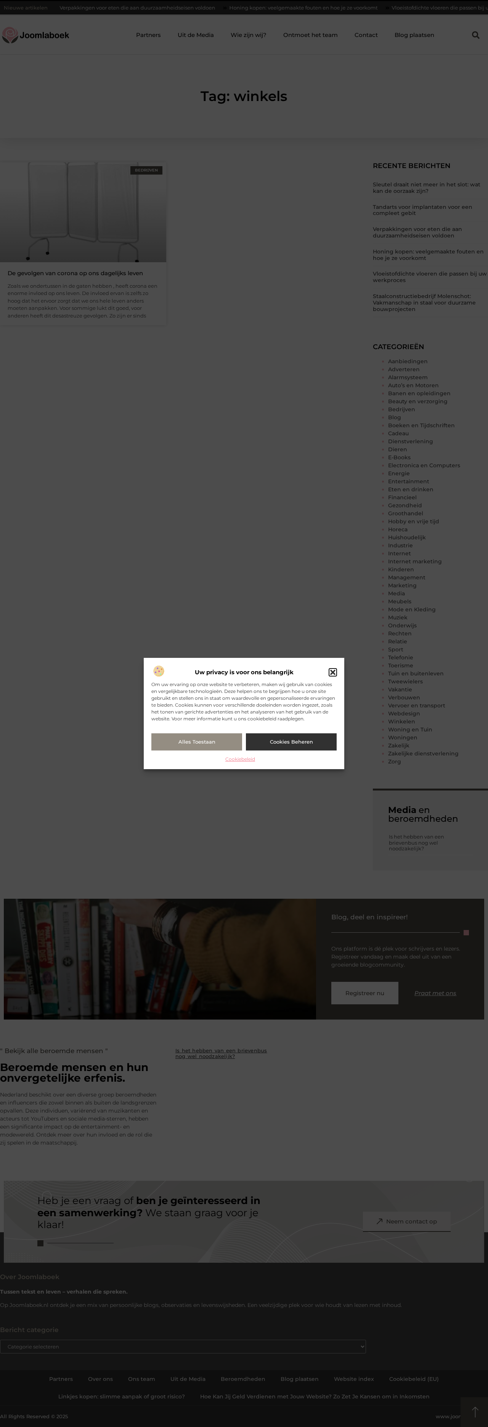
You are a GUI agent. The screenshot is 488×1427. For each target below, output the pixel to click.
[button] (333, 672)
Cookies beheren (291, 742)
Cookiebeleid (240, 759)
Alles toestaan (196, 742)
